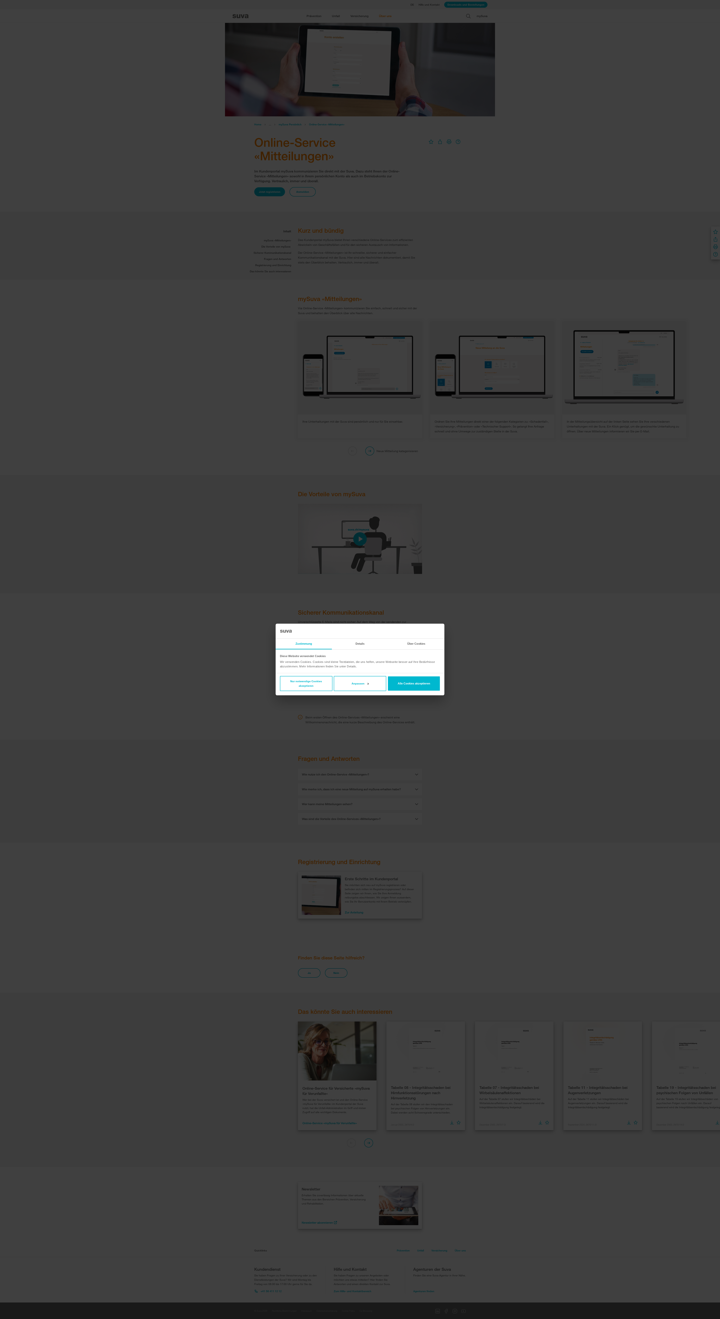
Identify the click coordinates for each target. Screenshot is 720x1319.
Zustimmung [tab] (304, 643)
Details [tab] (360, 643)
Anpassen (358, 683)
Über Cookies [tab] (416, 643)
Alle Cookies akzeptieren (414, 683)
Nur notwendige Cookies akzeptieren (306, 683)
